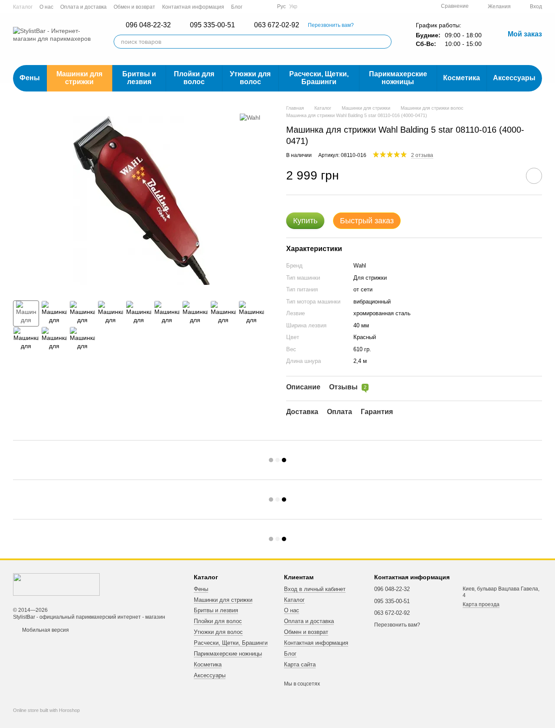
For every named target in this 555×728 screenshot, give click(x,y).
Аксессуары (514, 78)
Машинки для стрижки (79, 77)
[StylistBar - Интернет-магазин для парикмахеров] (56, 584)
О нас (46, 7)
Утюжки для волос (250, 77)
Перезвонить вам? (331, 25)
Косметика (461, 78)
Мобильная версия (45, 630)
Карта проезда (481, 604)
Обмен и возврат (134, 7)
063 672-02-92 (276, 25)
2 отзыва (422, 155)
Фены (30, 78)
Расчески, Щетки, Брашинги (319, 77)
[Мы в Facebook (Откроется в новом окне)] (254, 6)
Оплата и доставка (83, 7)
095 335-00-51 (212, 25)
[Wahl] (250, 117)
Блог (236, 7)
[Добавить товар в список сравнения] (509, 175)
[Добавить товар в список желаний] (534, 176)
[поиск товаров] (385, 42)
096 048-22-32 (148, 25)
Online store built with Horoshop (46, 710)
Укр (293, 6)
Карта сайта (300, 664)
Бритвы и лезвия (139, 77)
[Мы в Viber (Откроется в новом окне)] (264, 6)
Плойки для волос (194, 77)
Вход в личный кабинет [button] (315, 589)
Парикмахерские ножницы (398, 77)
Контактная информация (193, 7)
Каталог (23, 7)
